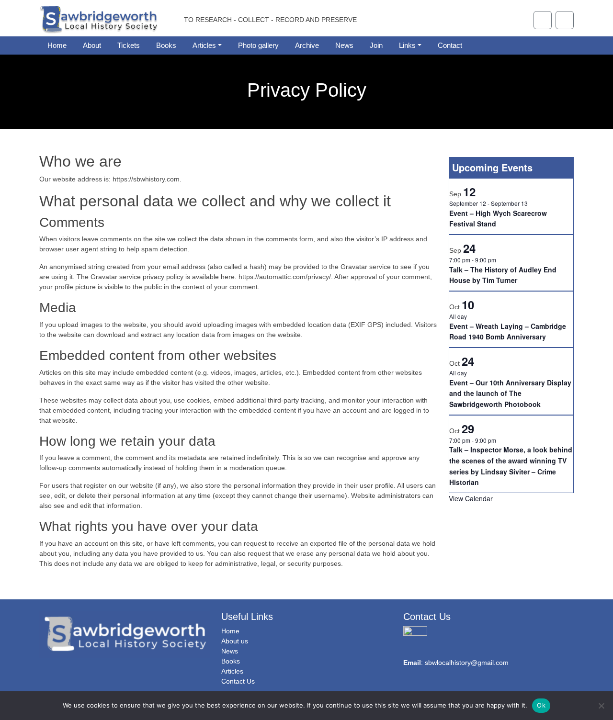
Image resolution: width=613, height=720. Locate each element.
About (92, 45)
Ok (541, 705)
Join (376, 45)
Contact (450, 45)
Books (166, 45)
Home (57, 45)
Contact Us (238, 681)
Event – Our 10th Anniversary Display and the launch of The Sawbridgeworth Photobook (510, 393)
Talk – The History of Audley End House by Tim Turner (502, 275)
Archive (307, 45)
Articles (204, 45)
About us (234, 641)
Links (407, 45)
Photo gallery (258, 45)
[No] (601, 705)
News (344, 45)
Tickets (128, 45)
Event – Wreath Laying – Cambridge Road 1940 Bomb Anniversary (507, 331)
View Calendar (471, 498)
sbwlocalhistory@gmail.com (467, 662)
